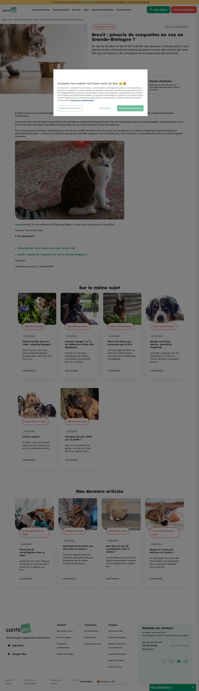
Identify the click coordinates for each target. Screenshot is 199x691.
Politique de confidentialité (82, 100)
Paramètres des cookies (70, 108)
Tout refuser (105, 108)
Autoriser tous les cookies (130, 108)
